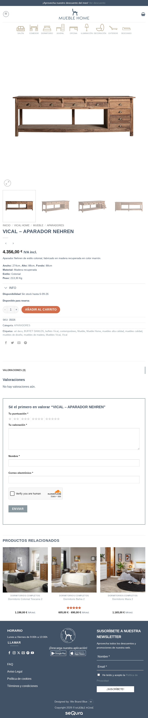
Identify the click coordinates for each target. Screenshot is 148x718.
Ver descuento (97, 2)
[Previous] (10, 116)
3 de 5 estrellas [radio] (25, 419)
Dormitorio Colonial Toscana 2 (25, 599)
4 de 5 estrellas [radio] (37, 419)
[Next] (138, 116)
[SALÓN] (20, 29)
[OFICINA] (73, 29)
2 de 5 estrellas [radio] (15, 419)
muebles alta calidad (113, 331)
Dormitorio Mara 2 (122, 599)
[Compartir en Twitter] (13, 343)
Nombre (14, 456)
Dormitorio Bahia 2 (74, 599)
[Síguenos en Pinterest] (27, 653)
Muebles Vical (53, 334)
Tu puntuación (18, 413)
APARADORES (55, 225)
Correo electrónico (20, 472)
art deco (18, 331)
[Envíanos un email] (23, 653)
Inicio (6, 225)
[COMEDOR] (34, 29)
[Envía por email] (19, 343)
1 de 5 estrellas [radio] (9, 419)
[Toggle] (6, 288)
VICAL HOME (21, 225)
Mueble (38, 225)
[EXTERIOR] (113, 29)
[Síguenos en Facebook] (9, 653)
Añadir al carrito (41, 309)
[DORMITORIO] (47, 29)
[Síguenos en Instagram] (14, 653)
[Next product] (6, 244)
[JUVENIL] (60, 29)
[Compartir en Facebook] (6, 343)
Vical (64, 334)
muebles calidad (133, 331)
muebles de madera (34, 334)
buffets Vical (51, 331)
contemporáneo (68, 331)
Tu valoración (17, 424)
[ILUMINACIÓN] (87, 29)
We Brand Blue (79, 701)
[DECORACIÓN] (100, 29)
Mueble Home (93, 331)
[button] (6, 14)
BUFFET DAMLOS (34, 331)
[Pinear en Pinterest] (26, 343)
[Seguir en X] (18, 653)
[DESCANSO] (126, 29)
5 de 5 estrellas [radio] (52, 419)
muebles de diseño (12, 334)
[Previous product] (13, 244)
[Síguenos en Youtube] (32, 653)
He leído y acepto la (117, 678)
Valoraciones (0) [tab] (14, 370)
